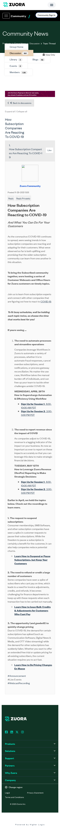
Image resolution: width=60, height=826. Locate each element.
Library (15, 59)
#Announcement (17, 675)
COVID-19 (45, 301)
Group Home (20, 43)
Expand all (10, 111)
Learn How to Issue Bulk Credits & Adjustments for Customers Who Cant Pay (32, 610)
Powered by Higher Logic (30, 824)
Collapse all (21, 111)
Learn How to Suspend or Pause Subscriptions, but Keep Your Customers (32, 559)
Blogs (37, 59)
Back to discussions (21, 102)
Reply (11, 198)
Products (6, 43)
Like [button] (50, 150)
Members (18, 72)
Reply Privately (23, 198)
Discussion (35, 43)
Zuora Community (30, 186)
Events (15, 66)
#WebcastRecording (19, 683)
